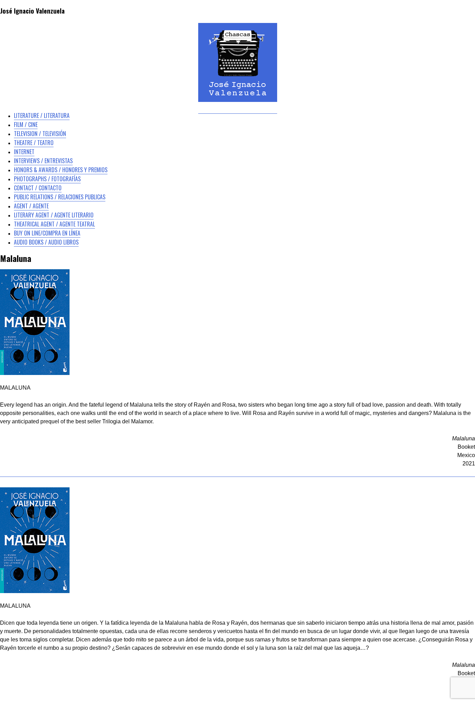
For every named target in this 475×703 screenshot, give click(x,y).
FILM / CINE (26, 124)
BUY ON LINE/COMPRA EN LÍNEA (47, 233)
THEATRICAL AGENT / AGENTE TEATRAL (54, 224)
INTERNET (24, 151)
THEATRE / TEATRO (34, 142)
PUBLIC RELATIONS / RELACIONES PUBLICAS (59, 197)
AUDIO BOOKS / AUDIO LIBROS (46, 242)
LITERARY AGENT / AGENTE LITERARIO (54, 215)
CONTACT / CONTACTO (38, 188)
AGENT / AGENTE (31, 206)
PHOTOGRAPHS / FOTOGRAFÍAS (47, 179)
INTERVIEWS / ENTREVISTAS (43, 161)
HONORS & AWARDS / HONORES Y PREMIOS (60, 170)
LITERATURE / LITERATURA (42, 115)
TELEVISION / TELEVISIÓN (40, 133)
